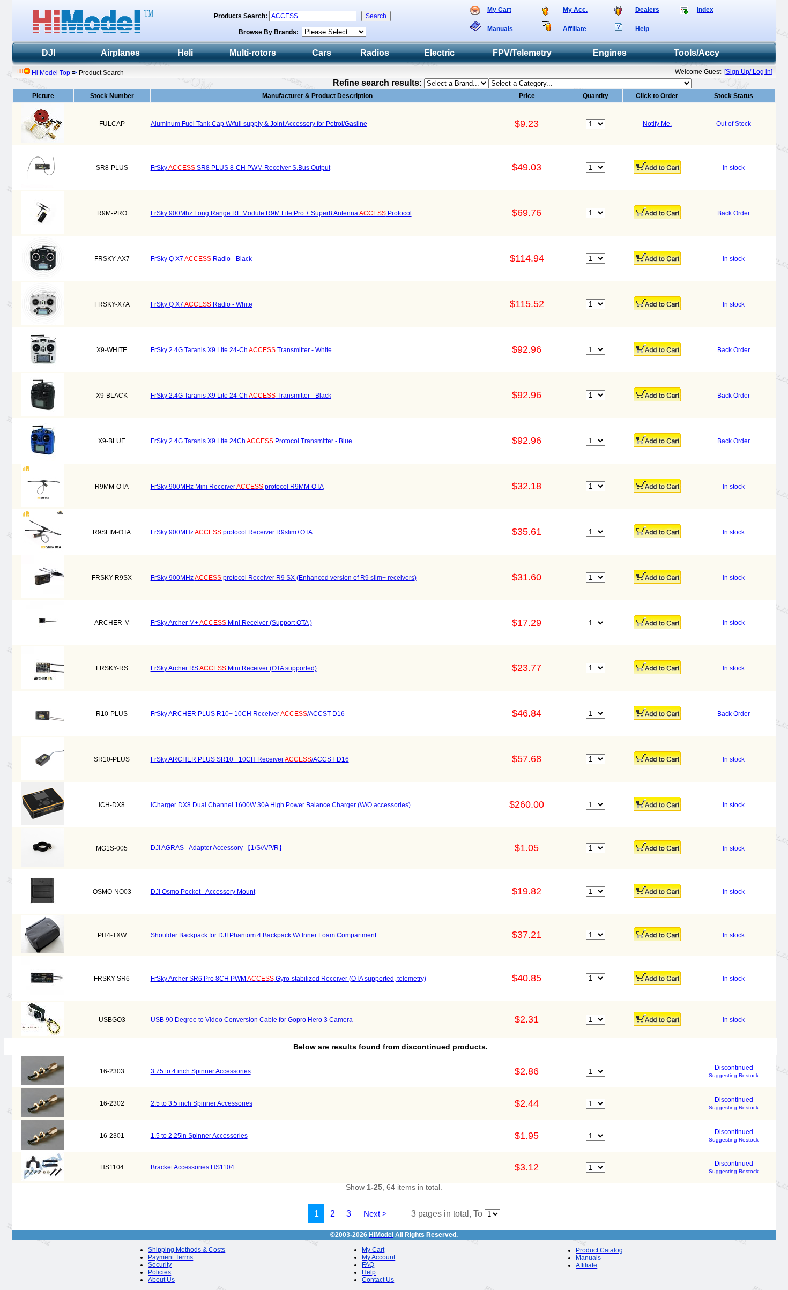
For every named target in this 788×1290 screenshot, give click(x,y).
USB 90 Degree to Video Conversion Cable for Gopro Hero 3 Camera (252, 1020)
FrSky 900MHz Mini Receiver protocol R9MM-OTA (237, 486)
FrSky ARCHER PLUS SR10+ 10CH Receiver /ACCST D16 (250, 759)
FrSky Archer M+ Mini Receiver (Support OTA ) (231, 623)
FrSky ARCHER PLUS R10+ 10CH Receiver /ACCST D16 (248, 714)
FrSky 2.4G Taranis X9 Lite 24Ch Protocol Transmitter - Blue (251, 441)
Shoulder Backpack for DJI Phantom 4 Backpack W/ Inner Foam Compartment (263, 935)
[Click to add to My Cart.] (657, 167)
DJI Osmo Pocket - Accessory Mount (203, 892)
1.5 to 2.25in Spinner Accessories (199, 1135)
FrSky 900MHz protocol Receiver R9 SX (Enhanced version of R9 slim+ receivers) (284, 577)
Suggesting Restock (734, 1075)
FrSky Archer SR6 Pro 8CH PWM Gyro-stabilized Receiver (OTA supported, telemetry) (288, 978)
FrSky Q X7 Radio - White (201, 304)
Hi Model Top (51, 73)
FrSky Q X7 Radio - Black (201, 259)
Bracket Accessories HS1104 (192, 1167)
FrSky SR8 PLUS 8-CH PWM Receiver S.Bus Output (240, 167)
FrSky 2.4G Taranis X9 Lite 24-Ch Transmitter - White (241, 350)
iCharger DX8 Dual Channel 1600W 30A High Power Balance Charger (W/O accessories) (281, 805)
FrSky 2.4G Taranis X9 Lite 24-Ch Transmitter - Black (241, 395)
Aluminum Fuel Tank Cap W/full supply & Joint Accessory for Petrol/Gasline (259, 124)
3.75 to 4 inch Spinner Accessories (201, 1071)
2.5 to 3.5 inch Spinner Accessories (201, 1103)
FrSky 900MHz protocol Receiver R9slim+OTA (232, 532)
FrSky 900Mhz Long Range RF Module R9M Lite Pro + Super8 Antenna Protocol (281, 213)
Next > (375, 1213)
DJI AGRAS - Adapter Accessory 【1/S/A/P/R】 (218, 848)
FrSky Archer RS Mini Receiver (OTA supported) (234, 668)
